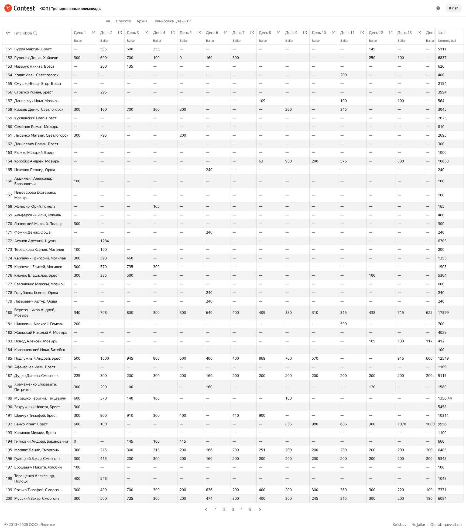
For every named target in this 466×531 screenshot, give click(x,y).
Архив (142, 21)
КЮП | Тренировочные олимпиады (70, 8)
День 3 (133, 32)
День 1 (80, 32)
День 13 (405, 32)
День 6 (212, 32)
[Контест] (19, 8)
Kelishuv (399, 524)
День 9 (291, 32)
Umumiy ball (447, 41)
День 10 (319, 32)
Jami (441, 32)
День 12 (376, 32)
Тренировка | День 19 (172, 21)
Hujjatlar (418, 524)
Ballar (78, 41)
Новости (123, 21)
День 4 (159, 32)
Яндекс (46, 524)
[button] (25, 33)
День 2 (106, 32)
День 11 (347, 32)
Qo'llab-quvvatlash (446, 524)
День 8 (265, 32)
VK (108, 21)
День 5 (186, 32)
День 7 (238, 32)
